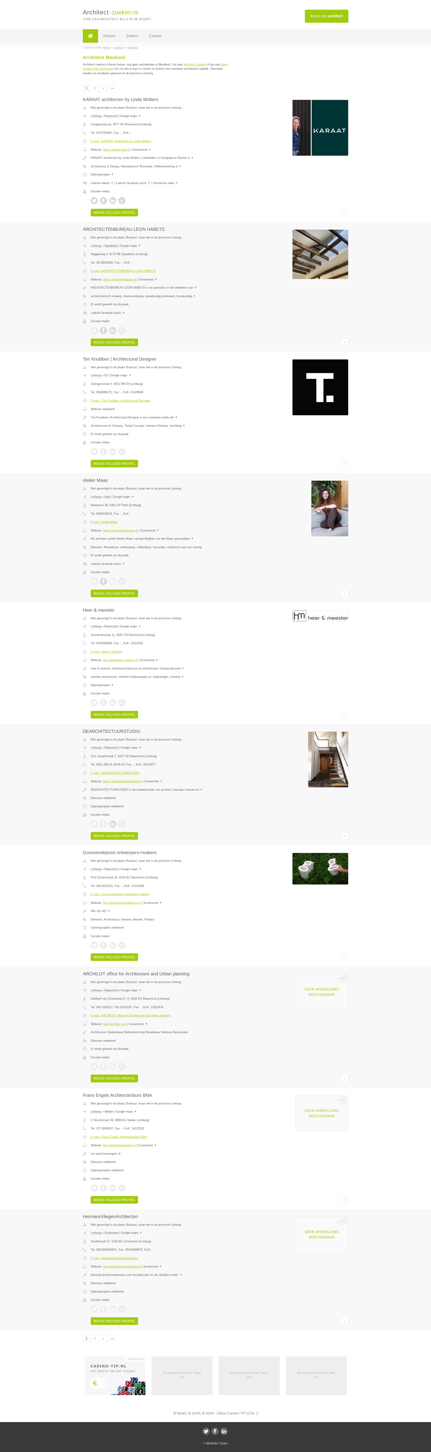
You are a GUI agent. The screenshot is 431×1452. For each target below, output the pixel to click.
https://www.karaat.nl (116, 149)
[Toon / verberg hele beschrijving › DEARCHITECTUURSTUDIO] (160, 790)
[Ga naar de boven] (344, 212)
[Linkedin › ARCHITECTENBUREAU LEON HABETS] (112, 330)
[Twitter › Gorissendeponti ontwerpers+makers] (94, 945)
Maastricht (111, 747)
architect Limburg (195, 64)
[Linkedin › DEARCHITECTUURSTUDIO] (112, 824)
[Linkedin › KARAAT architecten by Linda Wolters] (112, 200)
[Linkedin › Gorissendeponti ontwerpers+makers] (112, 945)
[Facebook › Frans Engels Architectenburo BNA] (103, 1188)
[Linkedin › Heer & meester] (112, 702)
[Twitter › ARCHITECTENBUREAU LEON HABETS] (94, 330)
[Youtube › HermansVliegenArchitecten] (121, 1309)
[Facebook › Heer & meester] (103, 702)
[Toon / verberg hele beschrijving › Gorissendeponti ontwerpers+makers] (160, 911)
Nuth (107, 496)
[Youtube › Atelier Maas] (121, 581)
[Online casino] (118, 1377)
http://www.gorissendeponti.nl (122, 902)
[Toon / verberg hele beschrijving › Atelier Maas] (160, 538)
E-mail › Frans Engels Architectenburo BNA (119, 1137)
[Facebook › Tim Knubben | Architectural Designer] (103, 451)
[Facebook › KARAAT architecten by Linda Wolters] (103, 200)
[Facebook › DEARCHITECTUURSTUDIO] (103, 824)
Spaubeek (110, 245)
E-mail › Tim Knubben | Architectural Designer (120, 400)
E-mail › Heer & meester (106, 651)
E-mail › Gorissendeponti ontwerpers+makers (120, 894)
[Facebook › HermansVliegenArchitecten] (103, 1309)
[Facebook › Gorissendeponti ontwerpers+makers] (103, 945)
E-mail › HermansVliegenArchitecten (114, 1258)
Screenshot (142, 149)
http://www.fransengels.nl (119, 1145)
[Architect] (90, 36)
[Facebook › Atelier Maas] (103, 581)
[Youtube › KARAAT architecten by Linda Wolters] (121, 200)
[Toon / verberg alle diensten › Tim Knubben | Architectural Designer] (160, 426)
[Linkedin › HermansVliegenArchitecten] (112, 1309)
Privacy (224, 1443)
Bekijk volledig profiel (114, 212)
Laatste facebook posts (133, 183)
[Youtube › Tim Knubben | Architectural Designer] (121, 451)
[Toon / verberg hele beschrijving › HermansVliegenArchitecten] (160, 1275)
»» (112, 88)
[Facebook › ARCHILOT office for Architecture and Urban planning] (103, 1066)
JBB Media (212, 1443)
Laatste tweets (102, 183)
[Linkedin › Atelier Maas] (112, 581)
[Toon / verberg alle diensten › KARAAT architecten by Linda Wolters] (160, 166)
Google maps (130, 116)
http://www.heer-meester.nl (120, 660)
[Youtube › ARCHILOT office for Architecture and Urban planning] (121, 1066)
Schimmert (111, 1232)
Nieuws (109, 36)
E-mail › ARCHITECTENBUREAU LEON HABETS (123, 271)
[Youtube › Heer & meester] (121, 702)
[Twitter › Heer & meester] (94, 702)
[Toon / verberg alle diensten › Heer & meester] (160, 677)
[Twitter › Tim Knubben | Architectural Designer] (94, 451)
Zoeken (132, 36)
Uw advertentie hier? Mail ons (182, 1375)
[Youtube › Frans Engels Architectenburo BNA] (121, 1188)
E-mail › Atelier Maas (104, 522)
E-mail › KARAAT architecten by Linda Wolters (121, 141)
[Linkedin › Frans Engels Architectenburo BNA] (112, 1188)
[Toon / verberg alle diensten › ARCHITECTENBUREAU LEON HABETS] (160, 296)
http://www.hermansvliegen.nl (122, 1266)
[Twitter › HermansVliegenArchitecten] (94, 1309)
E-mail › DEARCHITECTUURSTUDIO (115, 773)
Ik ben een (326, 16)
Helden (108, 1111)
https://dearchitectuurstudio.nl (122, 781)
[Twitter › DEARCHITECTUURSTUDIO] (94, 824)
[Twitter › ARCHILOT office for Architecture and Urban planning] (94, 1066)
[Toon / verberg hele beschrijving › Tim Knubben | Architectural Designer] (160, 417)
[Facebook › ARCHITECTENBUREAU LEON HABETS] (103, 330)
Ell (106, 375)
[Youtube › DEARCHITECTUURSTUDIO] (121, 824)
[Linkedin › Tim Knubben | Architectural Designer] (112, 451)
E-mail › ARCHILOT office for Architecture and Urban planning (131, 1015)
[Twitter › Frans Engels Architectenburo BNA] (94, 1188)
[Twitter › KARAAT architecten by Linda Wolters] (94, 200)
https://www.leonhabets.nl (119, 279)
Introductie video (165, 183)
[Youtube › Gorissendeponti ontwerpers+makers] (121, 945)
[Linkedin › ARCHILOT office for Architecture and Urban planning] (112, 1066)
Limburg (96, 116)
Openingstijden (102, 174)
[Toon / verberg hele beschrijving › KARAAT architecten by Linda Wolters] (160, 158)
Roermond (111, 116)
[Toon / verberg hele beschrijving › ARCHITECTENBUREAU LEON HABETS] (160, 287)
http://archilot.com (115, 1024)
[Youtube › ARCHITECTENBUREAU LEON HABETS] (121, 330)
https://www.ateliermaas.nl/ (120, 530)
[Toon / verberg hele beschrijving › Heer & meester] (160, 668)
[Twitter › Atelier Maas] (94, 581)
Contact (155, 36)
